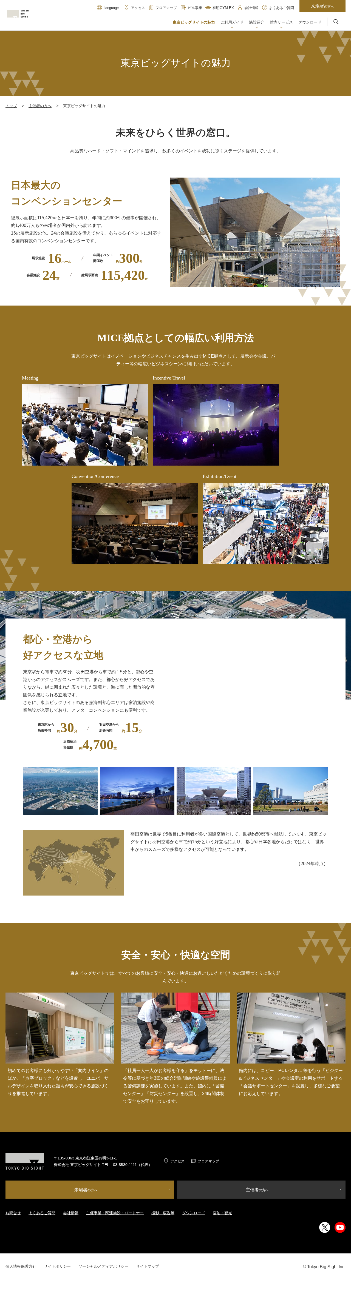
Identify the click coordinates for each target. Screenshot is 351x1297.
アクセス (177, 1161)
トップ (11, 106)
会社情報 (70, 1213)
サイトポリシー (57, 1266)
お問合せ (13, 1213)
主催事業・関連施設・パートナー (115, 1213)
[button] (232, 22)
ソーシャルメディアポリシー (103, 1266)
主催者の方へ (40, 106)
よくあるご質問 (42, 1213)
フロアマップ (208, 1161)
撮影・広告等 (162, 1213)
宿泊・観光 (222, 1213)
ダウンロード (193, 1213)
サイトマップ (147, 1266)
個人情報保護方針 (20, 1266)
